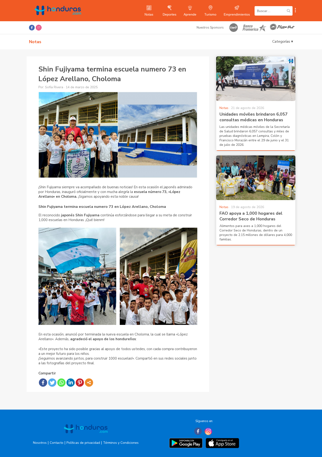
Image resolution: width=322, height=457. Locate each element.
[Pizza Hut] (282, 27)
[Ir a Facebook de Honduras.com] (32, 27)
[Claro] (233, 27)
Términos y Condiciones (121, 442)
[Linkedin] (70, 382)
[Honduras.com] (58, 19)
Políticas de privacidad (83, 442)
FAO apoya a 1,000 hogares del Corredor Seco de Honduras (250, 216)
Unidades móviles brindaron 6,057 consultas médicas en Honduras (253, 117)
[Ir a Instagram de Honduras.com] (38, 27)
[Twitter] (52, 382)
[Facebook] (43, 382)
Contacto (56, 442)
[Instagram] (208, 431)
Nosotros (40, 442)
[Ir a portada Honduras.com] (85, 437)
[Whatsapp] (61, 382)
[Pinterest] (80, 382)
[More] (89, 382)
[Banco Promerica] (254, 27)
